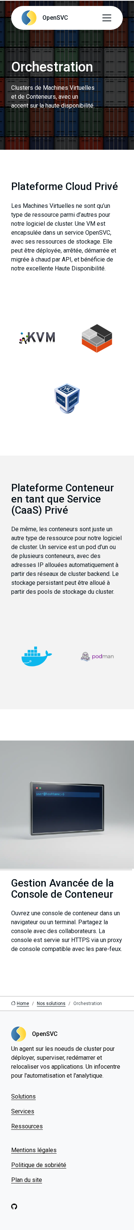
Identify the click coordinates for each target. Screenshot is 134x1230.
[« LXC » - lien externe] (97, 338)
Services (22, 1111)
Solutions (23, 1096)
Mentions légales (34, 1150)
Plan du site (26, 1179)
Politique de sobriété (38, 1165)
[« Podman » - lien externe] (97, 656)
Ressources (27, 1126)
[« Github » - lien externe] (14, 1206)
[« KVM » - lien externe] (37, 338)
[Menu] (107, 18)
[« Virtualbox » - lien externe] (67, 398)
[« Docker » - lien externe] (37, 656)
